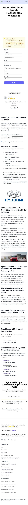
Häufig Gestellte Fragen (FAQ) (8, 492)
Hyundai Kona (6, 373)
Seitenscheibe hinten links (7, 481)
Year (5, 71)
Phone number (8, 55)
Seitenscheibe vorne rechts (8, 486)
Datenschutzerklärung (7, 455)
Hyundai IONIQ (7, 365)
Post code (7, 76)
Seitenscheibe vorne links (7, 489)
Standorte (3, 450)
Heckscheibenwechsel (17, 136)
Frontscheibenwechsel (7, 469)
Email (5, 60)
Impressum (4, 452)
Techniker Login (5, 475)
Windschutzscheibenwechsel (8, 464)
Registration (7, 65)
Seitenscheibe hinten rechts (8, 484)
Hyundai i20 (6, 360)
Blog (2, 447)
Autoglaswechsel (5, 467)
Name (6, 49)
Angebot (14, 430)
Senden (14, 83)
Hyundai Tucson (7, 369)
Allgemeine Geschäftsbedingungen (10, 458)
